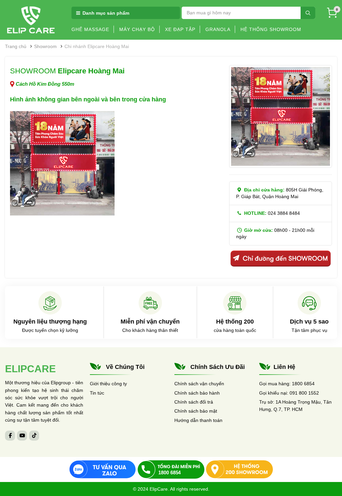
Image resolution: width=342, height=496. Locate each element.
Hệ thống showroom (270, 29)
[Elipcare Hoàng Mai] (62, 163)
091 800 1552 (304, 393)
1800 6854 (303, 383)
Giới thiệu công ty (108, 383)
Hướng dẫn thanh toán (198, 420)
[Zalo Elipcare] (102, 469)
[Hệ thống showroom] (239, 469)
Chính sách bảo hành (197, 393)
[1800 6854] (171, 469)
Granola (217, 29)
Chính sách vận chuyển (199, 383)
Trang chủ (15, 46)
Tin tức (97, 393)
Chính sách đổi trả (193, 402)
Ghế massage (90, 29)
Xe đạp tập (180, 29)
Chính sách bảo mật (195, 411)
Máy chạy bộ (137, 29)
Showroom (45, 46)
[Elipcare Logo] (31, 19)
